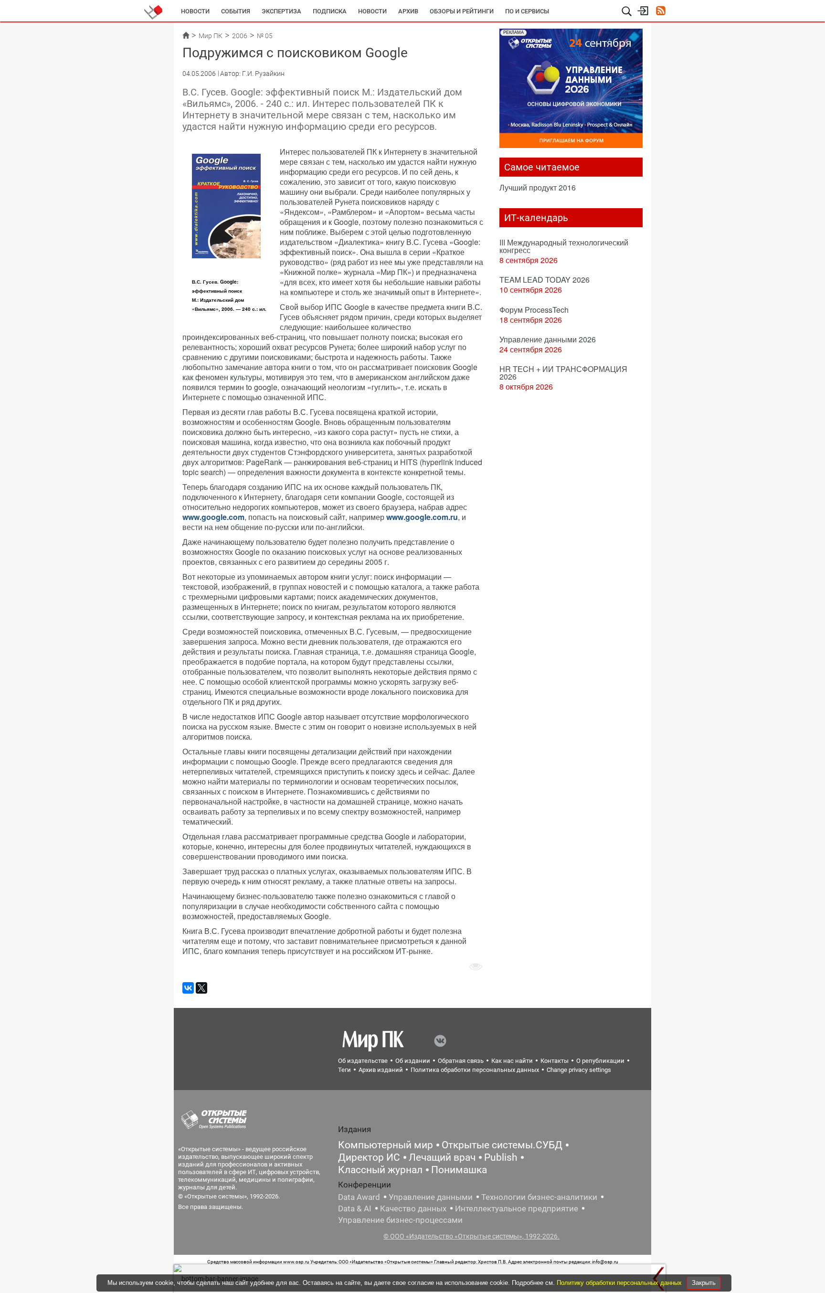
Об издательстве (363, 1060)
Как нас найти (512, 1060)
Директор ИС (369, 1157)
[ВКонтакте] (188, 988)
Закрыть (704, 1282)
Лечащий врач (442, 1157)
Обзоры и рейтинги (462, 11)
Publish (501, 1157)
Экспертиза (281, 11)
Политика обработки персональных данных (475, 1069)
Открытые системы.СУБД (502, 1145)
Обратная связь (461, 1060)
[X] (201, 988)
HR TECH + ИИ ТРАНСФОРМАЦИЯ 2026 (563, 372)
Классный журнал (380, 1170)
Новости (195, 11)
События (235, 11)
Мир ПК (210, 36)
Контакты (554, 1060)
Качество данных (413, 1208)
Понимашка (459, 1170)
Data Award (359, 1197)
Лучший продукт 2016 (537, 187)
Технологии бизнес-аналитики (539, 1197)
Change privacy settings (579, 1069)
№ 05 (265, 36)
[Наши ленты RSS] (660, 12)
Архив (408, 11)
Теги (344, 1069)
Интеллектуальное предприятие (516, 1208)
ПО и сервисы (527, 11)
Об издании (412, 1060)
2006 (239, 36)
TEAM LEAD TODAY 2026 (544, 279)
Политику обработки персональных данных (620, 1282)
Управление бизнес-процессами (400, 1220)
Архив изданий (381, 1069)
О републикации (600, 1060)
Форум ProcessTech (534, 309)
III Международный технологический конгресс (563, 246)
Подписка (330, 11)
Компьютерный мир (385, 1145)
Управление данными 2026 (547, 339)
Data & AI (354, 1208)
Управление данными (431, 1197)
